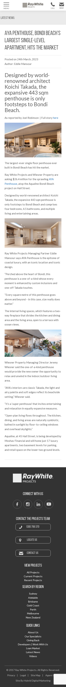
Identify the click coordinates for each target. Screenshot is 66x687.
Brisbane (33, 601)
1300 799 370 (51, 9)
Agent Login (52, 675)
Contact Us (61, 9)
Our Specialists (33, 636)
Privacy (11, 675)
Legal (23, 675)
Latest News (33, 652)
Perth (33, 609)
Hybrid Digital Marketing (37, 680)
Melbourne (33, 613)
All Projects (33, 572)
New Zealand (33, 617)
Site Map (35, 675)
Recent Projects (33, 580)
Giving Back (33, 640)
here (55, 117)
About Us (33, 632)
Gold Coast (33, 605)
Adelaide (33, 597)
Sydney (33, 593)
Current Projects (33, 576)
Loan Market (33, 648)
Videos (33, 656)
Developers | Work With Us (33, 644)
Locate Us (32, 540)
